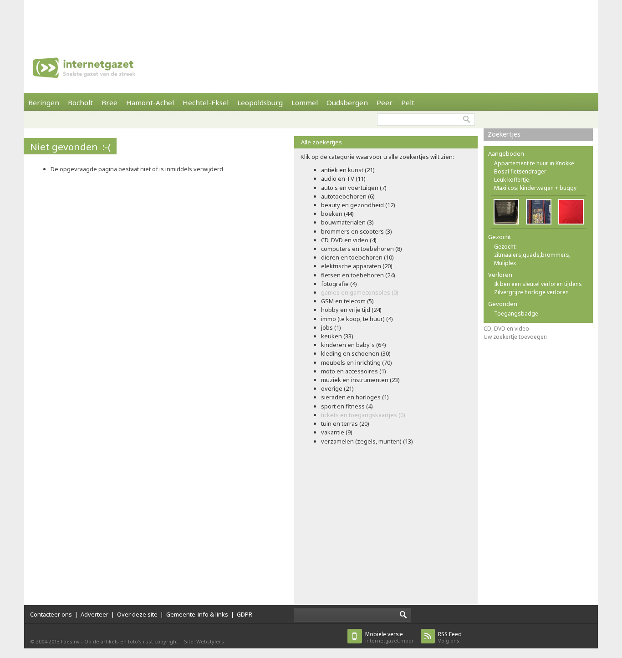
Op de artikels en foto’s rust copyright (131, 641)
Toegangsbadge (516, 313)
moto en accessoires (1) (353, 371)
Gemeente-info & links (197, 614)
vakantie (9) (336, 432)
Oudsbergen (347, 102)
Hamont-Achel (150, 102)
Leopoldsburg (260, 102)
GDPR (244, 614)
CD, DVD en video (506, 328)
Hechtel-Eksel (206, 102)
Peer (385, 102)
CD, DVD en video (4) (349, 240)
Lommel (304, 102)
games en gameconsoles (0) (359, 292)
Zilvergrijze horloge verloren (531, 292)
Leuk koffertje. (512, 180)
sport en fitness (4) (347, 406)
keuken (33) (337, 336)
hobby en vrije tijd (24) (351, 310)
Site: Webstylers (204, 641)
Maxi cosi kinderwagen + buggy (535, 188)
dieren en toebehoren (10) (357, 257)
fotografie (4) (339, 284)
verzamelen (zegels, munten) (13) (367, 441)
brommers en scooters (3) (356, 231)
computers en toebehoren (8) (361, 249)
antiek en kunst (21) (348, 170)
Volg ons (450, 637)
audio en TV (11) (343, 178)
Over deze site (137, 614)
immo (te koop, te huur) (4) (357, 319)
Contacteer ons (51, 614)
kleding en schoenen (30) (356, 353)
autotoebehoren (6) (348, 196)
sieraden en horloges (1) (355, 397)
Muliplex (505, 263)
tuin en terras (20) (345, 423)
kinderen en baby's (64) (353, 345)
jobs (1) (331, 327)
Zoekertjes (504, 134)
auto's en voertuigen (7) (354, 188)
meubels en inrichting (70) (356, 362)
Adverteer (94, 614)
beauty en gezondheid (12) (358, 205)
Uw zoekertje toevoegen (515, 337)
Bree (109, 102)
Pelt (407, 102)
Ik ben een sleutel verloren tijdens (538, 284)
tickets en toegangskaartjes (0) (363, 415)
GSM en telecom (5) (347, 301)
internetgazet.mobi (389, 637)
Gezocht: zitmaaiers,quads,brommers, (532, 251)
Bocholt (80, 102)
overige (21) (337, 388)
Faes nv (70, 641)
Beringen (43, 102)
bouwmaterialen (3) (347, 222)
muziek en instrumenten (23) (360, 380)
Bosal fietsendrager (520, 171)
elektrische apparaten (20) (357, 266)
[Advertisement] (311, 20)
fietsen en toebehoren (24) (358, 275)
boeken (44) (337, 213)
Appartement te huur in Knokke (534, 163)
